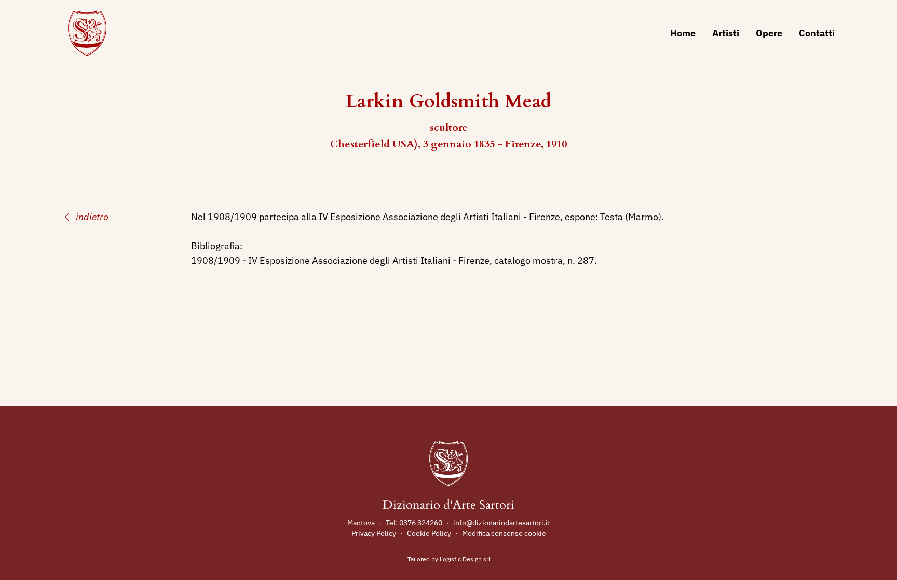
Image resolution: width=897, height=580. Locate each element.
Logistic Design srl (465, 559)
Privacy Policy (373, 533)
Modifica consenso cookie (504, 533)
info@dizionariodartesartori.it (501, 523)
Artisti (725, 33)
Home (683, 33)
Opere (769, 33)
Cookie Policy (429, 533)
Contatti (817, 33)
